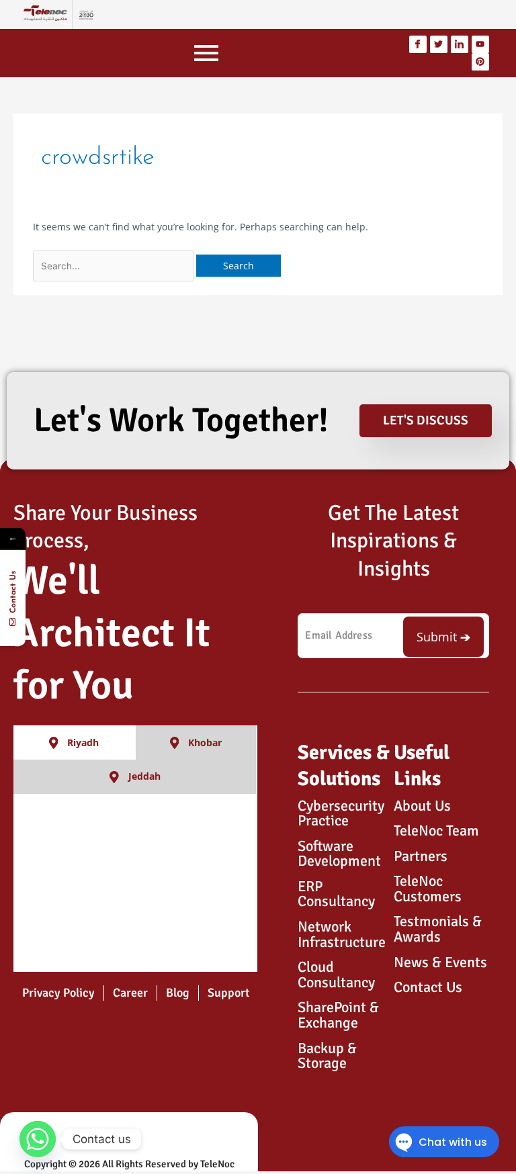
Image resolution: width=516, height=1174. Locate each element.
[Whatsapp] (37, 1139)
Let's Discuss (425, 420)
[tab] (74, 742)
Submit (437, 637)
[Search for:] (114, 265)
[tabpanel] (135, 883)
